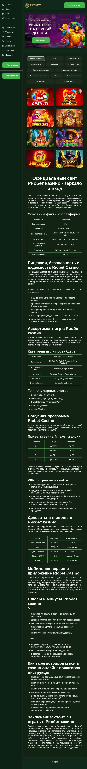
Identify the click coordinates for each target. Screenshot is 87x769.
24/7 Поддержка (11, 76)
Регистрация (74, 5)
